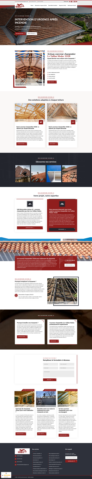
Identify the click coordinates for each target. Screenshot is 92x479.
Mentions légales (31, 477)
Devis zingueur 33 (52, 460)
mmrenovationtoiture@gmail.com (22, 1)
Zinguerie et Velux (62, 5)
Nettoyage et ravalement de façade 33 (55, 468)
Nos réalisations (19, 33)
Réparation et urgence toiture (41, 5)
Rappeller (70, 461)
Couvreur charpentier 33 (37, 453)
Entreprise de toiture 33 (37, 464)
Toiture (32, 5)
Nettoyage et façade (72, 5)
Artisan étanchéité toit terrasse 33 (55, 464)
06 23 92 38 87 (40, 1)
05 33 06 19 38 (33, 1)
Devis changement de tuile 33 (54, 453)
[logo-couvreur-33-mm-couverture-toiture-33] (19, 5)
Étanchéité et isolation (52, 5)
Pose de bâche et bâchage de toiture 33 (40, 470)
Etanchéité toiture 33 (36, 466)
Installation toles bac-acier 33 (54, 466)
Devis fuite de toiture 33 (37, 455)
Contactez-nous (21, 143)
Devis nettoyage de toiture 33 (54, 455)
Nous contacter (31, 33)
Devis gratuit (52, 143)
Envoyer (49, 379)
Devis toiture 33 (36, 460)
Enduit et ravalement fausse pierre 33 (55, 462)
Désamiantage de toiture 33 (38, 462)
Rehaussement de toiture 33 (54, 470)
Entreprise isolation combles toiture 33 (39, 468)
